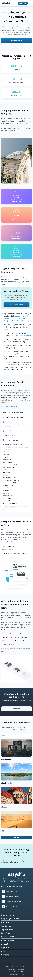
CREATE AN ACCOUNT (16, 304)
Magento (27, 335)
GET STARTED (16, 709)
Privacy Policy (20, 969)
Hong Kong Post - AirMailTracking (16, 321)
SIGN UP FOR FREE (16, 40)
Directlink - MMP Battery (19, 318)
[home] (6, 3)
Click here (9, 400)
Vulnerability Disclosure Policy (16, 971)
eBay (13, 335)
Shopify (19, 335)
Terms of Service (12, 969)
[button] (29, 3)
